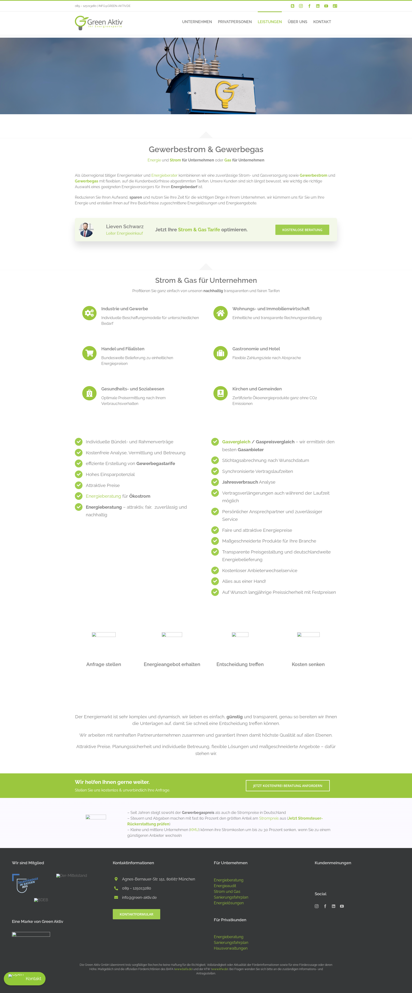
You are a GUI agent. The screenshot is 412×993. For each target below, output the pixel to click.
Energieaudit (225, 886)
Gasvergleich (236, 441)
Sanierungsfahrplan (231, 897)
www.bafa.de (183, 969)
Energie (154, 160)
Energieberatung (103, 496)
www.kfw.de (219, 969)
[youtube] (342, 906)
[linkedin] (333, 906)
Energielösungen (229, 903)
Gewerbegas (86, 181)
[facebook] (325, 906)
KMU (194, 830)
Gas (227, 160)
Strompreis (269, 818)
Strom (175, 160)
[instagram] (317, 906)
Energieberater (164, 175)
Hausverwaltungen (230, 948)
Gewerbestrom (313, 175)
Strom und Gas (227, 891)
